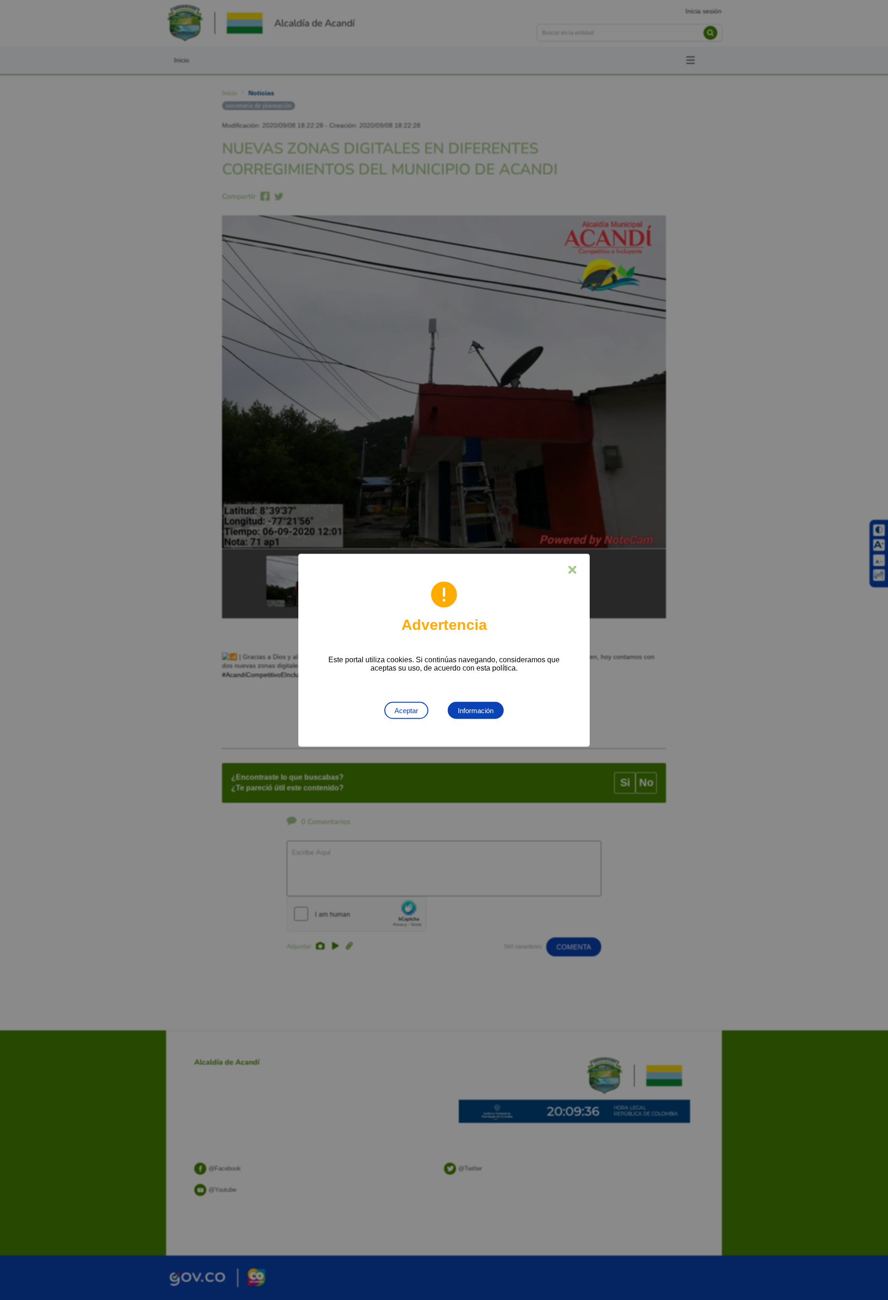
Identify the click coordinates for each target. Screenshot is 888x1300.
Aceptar (406, 710)
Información (475, 710)
